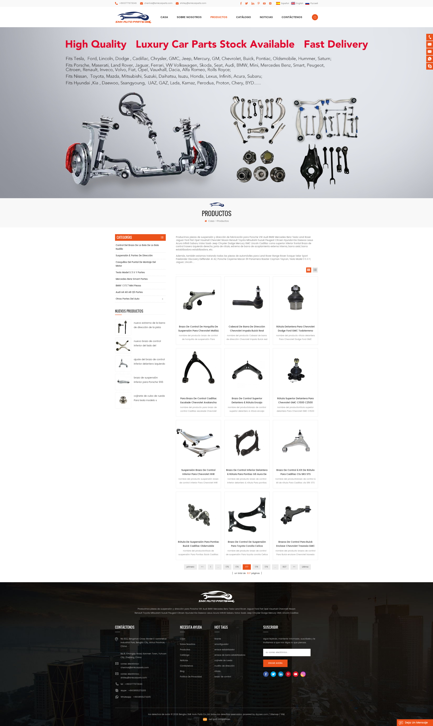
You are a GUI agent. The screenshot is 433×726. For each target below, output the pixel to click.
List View (315, 270)
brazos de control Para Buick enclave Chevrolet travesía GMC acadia (295, 544)
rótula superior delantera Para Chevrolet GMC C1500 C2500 (295, 400)
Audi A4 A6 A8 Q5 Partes (129, 292)
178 (256, 567)
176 (237, 567)
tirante (217, 639)
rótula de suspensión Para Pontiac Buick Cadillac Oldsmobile (198, 544)
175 (227, 567)
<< (202, 567)
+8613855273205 (137, 690)
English (299, 3)
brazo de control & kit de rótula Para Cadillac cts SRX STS (295, 472)
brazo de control (222, 676)
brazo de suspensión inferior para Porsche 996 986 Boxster (148, 380)
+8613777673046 (128, 3)
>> (294, 567)
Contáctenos (292, 17)
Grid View (308, 270)
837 (284, 567)
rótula (217, 671)
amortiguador (221, 644)
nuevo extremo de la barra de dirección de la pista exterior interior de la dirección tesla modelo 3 (149, 325)
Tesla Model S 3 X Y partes (130, 272)
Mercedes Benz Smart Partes (132, 279)
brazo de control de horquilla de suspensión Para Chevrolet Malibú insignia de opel (198, 329)
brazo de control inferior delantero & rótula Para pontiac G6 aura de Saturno (247, 472)
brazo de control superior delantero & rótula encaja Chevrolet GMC (247, 401)
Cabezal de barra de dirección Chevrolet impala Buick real (247, 329)
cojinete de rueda (223, 660)
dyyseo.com (262, 714)
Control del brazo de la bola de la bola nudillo (137, 247)
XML (283, 714)
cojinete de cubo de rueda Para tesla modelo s (149, 398)
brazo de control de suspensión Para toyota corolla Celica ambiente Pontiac (247, 544)
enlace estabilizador (224, 649)
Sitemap (274, 714)
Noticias (266, 17)
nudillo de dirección (224, 666)
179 (266, 567)
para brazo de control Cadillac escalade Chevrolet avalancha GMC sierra (198, 401)
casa (164, 17)
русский (314, 3)
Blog (182, 671)
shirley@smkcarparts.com (193, 3)
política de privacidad (191, 676)
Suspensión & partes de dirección (134, 255)
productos (218, 17)
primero (190, 567)
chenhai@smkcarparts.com (158, 3)
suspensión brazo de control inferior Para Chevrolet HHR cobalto (198, 472)
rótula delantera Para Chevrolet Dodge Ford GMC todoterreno (295, 329)
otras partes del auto (127, 299)
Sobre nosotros (189, 17)
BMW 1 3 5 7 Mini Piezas (128, 286)
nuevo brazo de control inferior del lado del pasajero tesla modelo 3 (148, 343)
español (285, 3)
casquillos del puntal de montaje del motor (136, 264)
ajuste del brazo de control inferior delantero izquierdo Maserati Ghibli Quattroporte (149, 362)
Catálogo (243, 17)
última (305, 567)
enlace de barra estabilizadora (229, 655)
